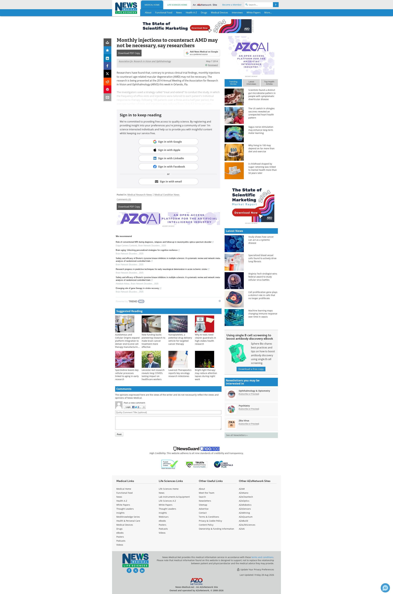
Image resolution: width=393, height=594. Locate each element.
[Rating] (107, 50)
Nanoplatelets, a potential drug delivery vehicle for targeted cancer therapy (180, 339)
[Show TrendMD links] (219, 301)
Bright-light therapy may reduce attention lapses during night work (206, 375)
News (119, 496)
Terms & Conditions (209, 516)
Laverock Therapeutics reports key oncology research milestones (179, 373)
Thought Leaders (125, 508)
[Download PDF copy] (107, 42)
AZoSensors (245, 508)
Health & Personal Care (128, 520)
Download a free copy (251, 369)
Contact (203, 512)
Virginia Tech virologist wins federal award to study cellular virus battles (262, 276)
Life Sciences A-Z (167, 500)
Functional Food (124, 492)
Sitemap (203, 504)
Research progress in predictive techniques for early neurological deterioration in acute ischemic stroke (161, 269)
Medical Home (152, 4)
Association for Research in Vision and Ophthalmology (145, 61)
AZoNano (243, 492)
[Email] (107, 97)
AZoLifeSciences (247, 524)
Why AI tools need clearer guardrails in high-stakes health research (205, 339)
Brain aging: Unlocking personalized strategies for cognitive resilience (146, 250)
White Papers (123, 504)
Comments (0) (124, 199)
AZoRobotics (245, 504)
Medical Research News (139, 194)
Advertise (203, 508)
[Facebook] (107, 66)
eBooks (120, 532)
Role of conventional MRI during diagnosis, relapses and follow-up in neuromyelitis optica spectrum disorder (163, 242)
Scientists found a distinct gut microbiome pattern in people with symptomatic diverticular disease (262, 95)
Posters (120, 536)
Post (119, 434)
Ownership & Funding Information (216, 528)
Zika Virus (244, 420)
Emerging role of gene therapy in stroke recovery (137, 288)
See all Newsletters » (236, 435)
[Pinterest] (107, 89)
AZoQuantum (246, 516)
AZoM (242, 488)
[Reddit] (107, 81)
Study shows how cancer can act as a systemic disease (261, 239)
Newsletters (205, 500)
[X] (107, 74)
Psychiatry (244, 405)
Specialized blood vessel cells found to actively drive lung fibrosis (262, 258)
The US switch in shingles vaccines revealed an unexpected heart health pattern (261, 113)
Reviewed (213, 65)
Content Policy (206, 524)
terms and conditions (262, 557)
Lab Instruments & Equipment (174, 496)
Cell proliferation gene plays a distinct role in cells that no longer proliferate (262, 295)
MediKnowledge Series (128, 516)
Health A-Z (121, 500)
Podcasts (120, 540)
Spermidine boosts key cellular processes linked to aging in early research (127, 375)
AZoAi (242, 528)
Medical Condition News (166, 194)
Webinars (164, 516)
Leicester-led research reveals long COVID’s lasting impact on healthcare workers (153, 375)
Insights (120, 512)
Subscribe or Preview (248, 394)
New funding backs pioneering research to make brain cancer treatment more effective (153, 340)
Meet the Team (206, 492)
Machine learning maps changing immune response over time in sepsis (262, 313)
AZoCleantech (246, 496)
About (202, 488)
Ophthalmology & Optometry (254, 390)
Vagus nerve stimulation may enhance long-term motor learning (260, 129)
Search (202, 496)
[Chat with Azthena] (385, 587)
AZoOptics (244, 500)
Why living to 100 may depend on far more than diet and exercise (261, 148)
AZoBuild (243, 520)
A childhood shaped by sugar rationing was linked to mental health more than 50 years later (262, 168)
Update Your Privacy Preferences (257, 569)
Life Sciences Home (177, 4)
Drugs (119, 528)
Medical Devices (124, 524)
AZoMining (244, 512)
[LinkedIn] (107, 58)
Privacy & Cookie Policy (210, 520)
